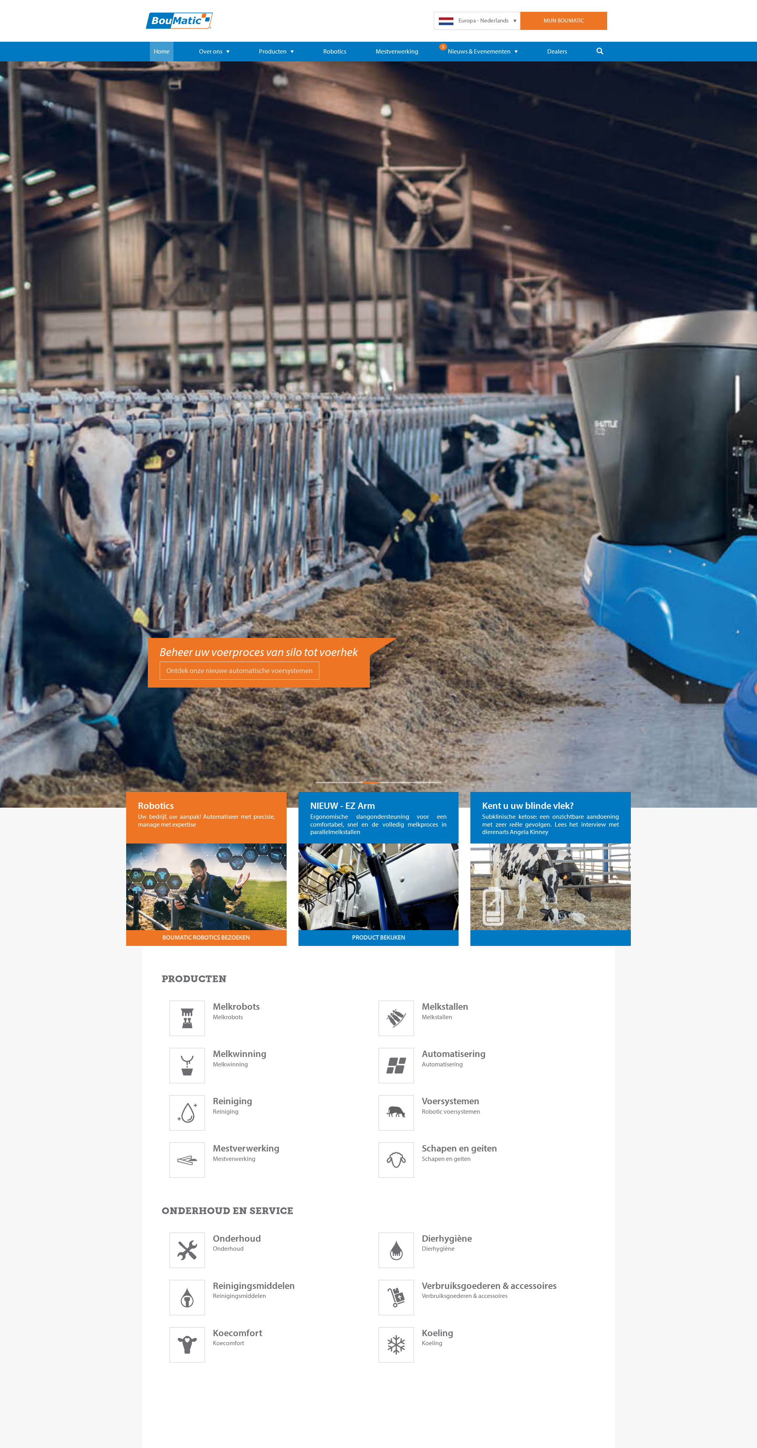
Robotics (334, 51)
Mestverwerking (397, 51)
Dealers (557, 51)
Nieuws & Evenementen (479, 51)
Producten (273, 51)
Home (162, 51)
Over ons (210, 51)
